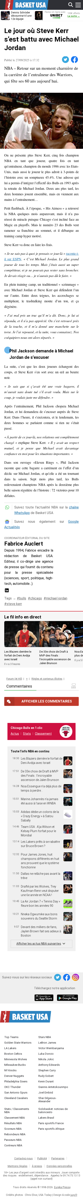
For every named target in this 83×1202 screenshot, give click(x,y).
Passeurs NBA (12, 1139)
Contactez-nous (23, 1158)
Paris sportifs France (51, 1123)
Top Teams (11, 1037)
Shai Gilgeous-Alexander (47, 1099)
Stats (27, 733)
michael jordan (56, 598)
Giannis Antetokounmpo (53, 1087)
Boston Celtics (13, 1053)
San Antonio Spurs (15, 1092)
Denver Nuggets (14, 1075)
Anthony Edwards (49, 1064)
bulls (22, 598)
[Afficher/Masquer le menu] (78, 5)
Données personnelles (59, 1166)
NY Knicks (10, 1070)
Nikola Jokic (46, 1059)
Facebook (75, 60)
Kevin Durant (46, 1081)
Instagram (76, 977)
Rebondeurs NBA (14, 1134)
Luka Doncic (46, 1053)
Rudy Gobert (46, 1075)
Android (67, 998)
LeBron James (47, 1042)
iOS (44, 998)
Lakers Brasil (46, 1117)
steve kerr (14, 604)
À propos (37, 1166)
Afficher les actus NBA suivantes (38, 943)
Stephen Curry (47, 1070)
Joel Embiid (45, 1092)
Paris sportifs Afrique (51, 1128)
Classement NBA (14, 1117)
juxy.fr (73, 1194)
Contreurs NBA (13, 1145)
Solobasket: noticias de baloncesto (53, 1110)
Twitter (66, 60)
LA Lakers (10, 1048)
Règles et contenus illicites (46, 678)
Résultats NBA (13, 1123)
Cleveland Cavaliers (16, 1098)
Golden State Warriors (17, 1042)
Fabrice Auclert (23, 543)
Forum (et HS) (14, 678)
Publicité (42, 1158)
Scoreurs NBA (12, 1128)
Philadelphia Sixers (15, 1081)
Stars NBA (44, 1037)
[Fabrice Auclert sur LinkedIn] (6, 592)
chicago (36, 598)
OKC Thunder (12, 1087)
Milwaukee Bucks (15, 1064)
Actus (15, 733)
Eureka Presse (62, 1187)
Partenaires (57, 1158)
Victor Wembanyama (51, 1048)
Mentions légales (17, 1166)
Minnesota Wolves (15, 1059)
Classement (43, 733)
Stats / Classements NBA (16, 1110)
